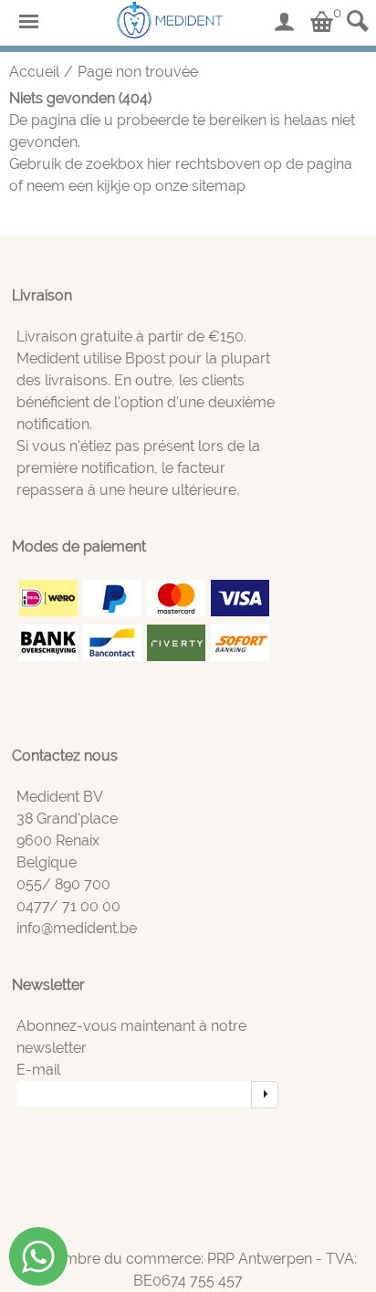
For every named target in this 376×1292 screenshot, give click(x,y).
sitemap (218, 185)
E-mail (38, 1069)
